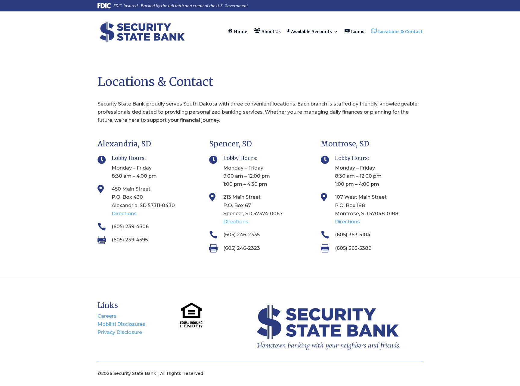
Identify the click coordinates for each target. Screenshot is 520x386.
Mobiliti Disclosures (121, 324)
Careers (107, 316)
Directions (124, 213)
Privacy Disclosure (120, 332)
